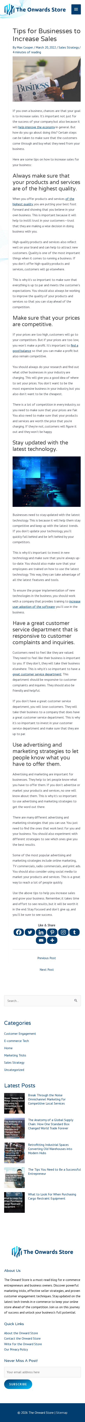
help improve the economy (36, 127)
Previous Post (46, 958)
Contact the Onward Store (22, 1338)
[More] (52, 940)
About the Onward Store (21, 1333)
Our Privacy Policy (16, 1349)
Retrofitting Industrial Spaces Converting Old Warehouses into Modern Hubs (50, 1149)
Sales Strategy (69, 47)
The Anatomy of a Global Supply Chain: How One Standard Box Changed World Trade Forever (50, 1124)
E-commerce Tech (16, 1041)
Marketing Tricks (15, 1055)
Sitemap (61, 1412)
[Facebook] (19, 932)
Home (8, 1048)
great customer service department (37, 674)
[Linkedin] (41, 932)
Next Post (47, 969)
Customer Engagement (20, 1033)
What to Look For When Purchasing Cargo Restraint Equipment (52, 1196)
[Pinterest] (52, 932)
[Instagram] (63, 932)
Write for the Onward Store (23, 1344)
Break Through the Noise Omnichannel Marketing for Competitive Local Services (47, 1099)
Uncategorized (14, 1070)
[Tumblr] (74, 932)
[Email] (41, 940)
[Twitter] (30, 932)
